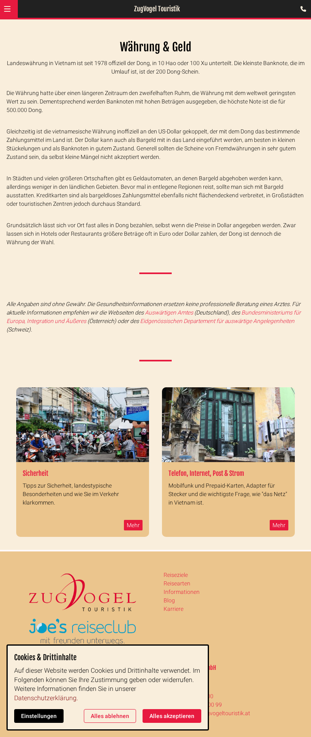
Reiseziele (176, 575)
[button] (7, 9)
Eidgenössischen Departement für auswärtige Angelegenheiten (217, 321)
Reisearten (177, 583)
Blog (169, 600)
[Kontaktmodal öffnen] (301, 9)
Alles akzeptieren (171, 716)
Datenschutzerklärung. (46, 698)
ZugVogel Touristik (157, 9)
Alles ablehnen (110, 716)
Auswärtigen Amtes (169, 312)
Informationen (182, 592)
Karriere (173, 609)
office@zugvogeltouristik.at (215, 713)
